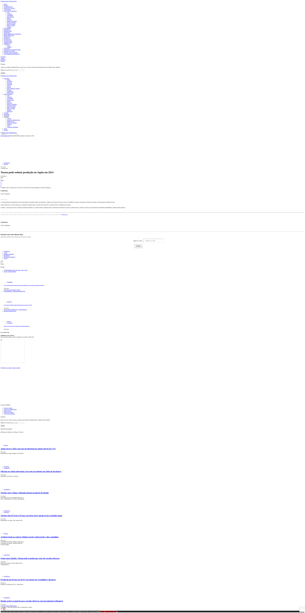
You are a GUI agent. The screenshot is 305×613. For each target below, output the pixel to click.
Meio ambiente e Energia (13, 88)
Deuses (9, 18)
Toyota (5, 258)
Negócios (9, 83)
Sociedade (9, 84)
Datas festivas (10, 17)
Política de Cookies (12, 123)
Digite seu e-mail (5, 70)
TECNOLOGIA (8, 41)
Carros (5, 252)
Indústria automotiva (9, 254)
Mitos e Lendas (11, 25)
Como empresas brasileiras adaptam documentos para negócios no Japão (18, 305)
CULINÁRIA (7, 9)
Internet (9, 87)
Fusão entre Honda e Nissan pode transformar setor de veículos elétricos (30, 558)
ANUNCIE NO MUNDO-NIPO (12, 49)
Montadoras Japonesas (9, 257)
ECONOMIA (7, 28)
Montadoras (7, 255)
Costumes (9, 14)
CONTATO (7, 48)
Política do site (10, 121)
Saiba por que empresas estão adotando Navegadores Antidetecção (16, 326)
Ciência (9, 85)
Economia (9, 81)
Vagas (8, 45)
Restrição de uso (65, 214)
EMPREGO (7, 44)
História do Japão (11, 22)
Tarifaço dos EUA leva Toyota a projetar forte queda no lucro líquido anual (31, 516)
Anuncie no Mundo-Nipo (13, 120)
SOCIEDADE (7, 39)
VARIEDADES (8, 42)
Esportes (9, 90)
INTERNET (7, 32)
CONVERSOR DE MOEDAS (12, 54)
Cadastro (9, 47)
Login (5, 4)
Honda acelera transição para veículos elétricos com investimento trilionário (32, 601)
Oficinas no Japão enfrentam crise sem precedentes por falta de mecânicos (31, 471)
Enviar (2, 425)
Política (9, 80)
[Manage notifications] (4, 609)
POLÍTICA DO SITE (9, 51)
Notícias (6, 164)
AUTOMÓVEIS (8, 7)
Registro (6, 5)
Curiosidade (10, 15)
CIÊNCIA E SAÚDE (9, 8)
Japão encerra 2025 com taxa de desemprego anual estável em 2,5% (28, 449)
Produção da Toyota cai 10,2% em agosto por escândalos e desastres (28, 580)
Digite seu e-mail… (138, 240)
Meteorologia (10, 93)
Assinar (3, 73)
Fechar (102, 611)
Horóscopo (10, 111)
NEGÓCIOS (7, 37)
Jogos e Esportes (11, 24)
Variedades (9, 282)
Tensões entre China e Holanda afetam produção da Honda (25, 493)
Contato (9, 118)
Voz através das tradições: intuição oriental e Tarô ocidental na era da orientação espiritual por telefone (24, 285)
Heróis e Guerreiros (12, 21)
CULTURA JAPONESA (10, 11)
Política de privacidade (110, 611)
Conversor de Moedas (12, 127)
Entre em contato (8, 408)
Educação (9, 19)
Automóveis (10, 91)
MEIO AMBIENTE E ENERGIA (12, 34)
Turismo (9, 27)
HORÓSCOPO (8, 31)
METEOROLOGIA (9, 35)
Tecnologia (10, 323)
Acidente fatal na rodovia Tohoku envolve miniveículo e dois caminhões (30, 537)
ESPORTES (7, 29)
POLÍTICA (7, 38)
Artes (8, 12)
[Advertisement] (152, 148)
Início (2, 136)
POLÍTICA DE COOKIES (11, 52)
